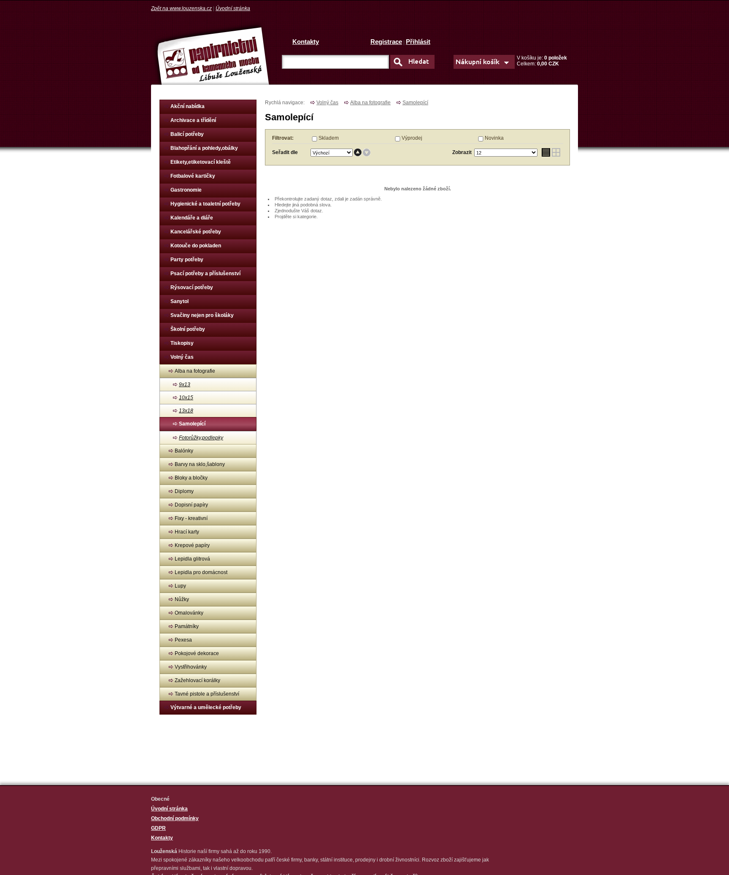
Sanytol (179, 301)
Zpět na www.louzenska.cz (181, 8)
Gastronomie (186, 190)
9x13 (184, 384)
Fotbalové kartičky (192, 176)
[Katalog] (556, 152)
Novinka (494, 138)
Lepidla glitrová (192, 559)
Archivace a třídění (193, 120)
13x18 (186, 411)
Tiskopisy (182, 343)
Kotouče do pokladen (195, 246)
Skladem (329, 138)
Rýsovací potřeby (191, 287)
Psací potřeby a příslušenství (205, 273)
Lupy (180, 586)
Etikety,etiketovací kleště (200, 162)
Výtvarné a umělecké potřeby (205, 707)
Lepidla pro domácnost (201, 572)
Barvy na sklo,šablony (200, 464)
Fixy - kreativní (191, 518)
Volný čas (182, 357)
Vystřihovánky (191, 667)
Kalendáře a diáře (191, 218)
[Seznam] (546, 152)
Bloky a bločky (191, 478)
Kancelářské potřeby (195, 232)
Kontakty (305, 41)
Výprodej (412, 138)
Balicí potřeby (187, 134)
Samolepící (192, 424)
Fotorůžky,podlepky (201, 438)
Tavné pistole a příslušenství (207, 694)
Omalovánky (189, 613)
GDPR (158, 828)
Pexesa (183, 640)
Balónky (184, 451)
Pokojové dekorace (197, 653)
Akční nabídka (187, 106)
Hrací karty (187, 532)
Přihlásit (418, 41)
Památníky (187, 626)
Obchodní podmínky (175, 818)
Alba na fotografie (195, 371)
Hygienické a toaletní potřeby (205, 204)
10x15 (186, 398)
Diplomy (184, 491)
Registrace (386, 41)
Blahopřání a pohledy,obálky (204, 148)
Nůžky (182, 599)
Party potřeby (186, 260)
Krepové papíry (192, 545)
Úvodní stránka (233, 8)
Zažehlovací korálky (197, 680)
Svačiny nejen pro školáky (202, 315)
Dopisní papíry (191, 505)
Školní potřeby (187, 329)
